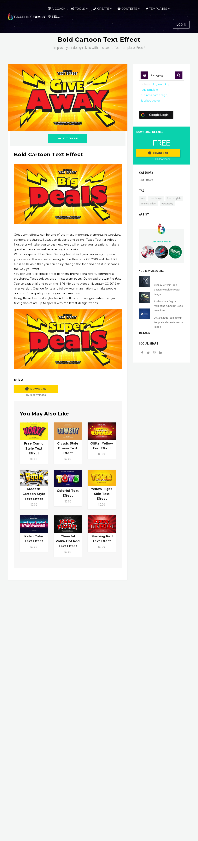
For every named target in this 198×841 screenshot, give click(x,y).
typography (167, 203)
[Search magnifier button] (179, 75)
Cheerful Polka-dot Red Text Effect (68, 541)
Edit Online (70, 138)
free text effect (148, 203)
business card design (154, 95)
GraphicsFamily (162, 241)
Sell (56, 16)
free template (174, 198)
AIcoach (59, 8)
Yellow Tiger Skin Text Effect (101, 494)
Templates (158, 8)
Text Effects (146, 179)
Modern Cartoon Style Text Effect (33, 494)
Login (181, 24)
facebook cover (150, 100)
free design (156, 198)
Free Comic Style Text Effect (33, 448)
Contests (129, 8)
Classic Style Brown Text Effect (67, 448)
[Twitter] (148, 353)
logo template (149, 89)
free (143, 198)
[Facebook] (142, 353)
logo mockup (161, 84)
